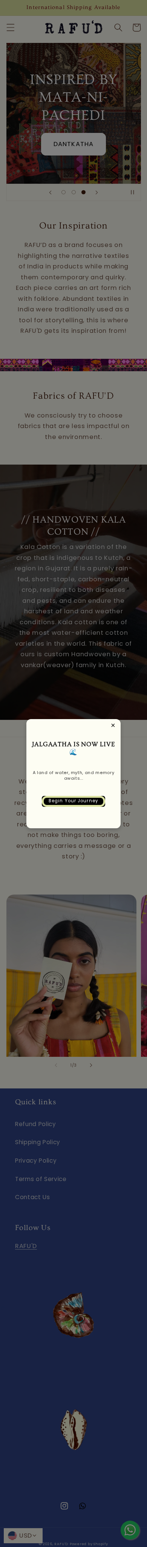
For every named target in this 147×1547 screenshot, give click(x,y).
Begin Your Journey (73, 801)
